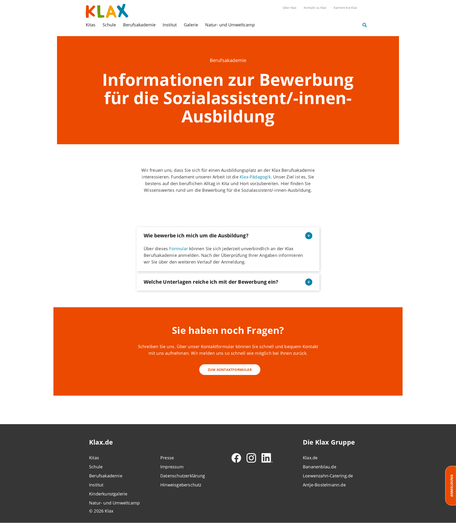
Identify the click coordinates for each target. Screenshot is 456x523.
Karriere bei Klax (345, 7)
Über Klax (290, 7)
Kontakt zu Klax (315, 7)
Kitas (90, 25)
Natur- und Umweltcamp (230, 25)
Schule (109, 25)
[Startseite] (107, 10)
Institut (170, 25)
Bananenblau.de (319, 467)
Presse (167, 458)
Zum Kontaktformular (230, 369)
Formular (178, 248)
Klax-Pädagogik (255, 177)
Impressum (172, 467)
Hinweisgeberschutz (180, 485)
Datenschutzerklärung (182, 476)
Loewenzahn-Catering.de (328, 476)
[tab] (228, 235)
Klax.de (310, 458)
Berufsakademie (139, 25)
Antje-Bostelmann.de (324, 485)
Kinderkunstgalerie (108, 494)
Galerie (191, 25)
